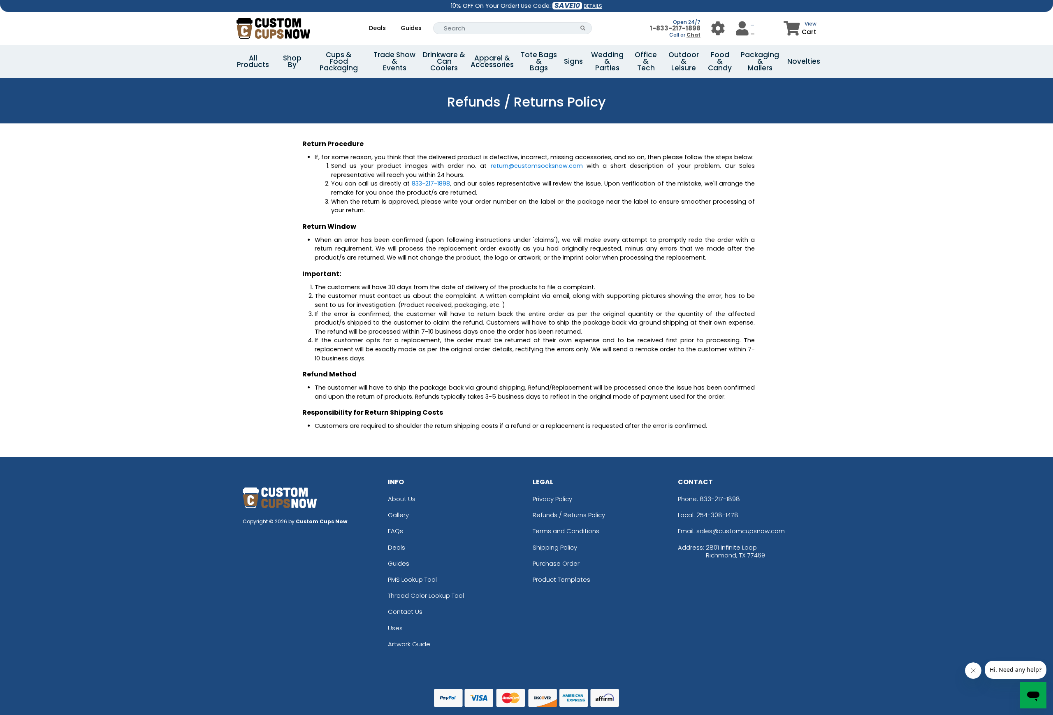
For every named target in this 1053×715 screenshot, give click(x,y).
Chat (693, 34)
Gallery (398, 515)
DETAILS (593, 5)
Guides (411, 28)
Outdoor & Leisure (683, 61)
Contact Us (405, 611)
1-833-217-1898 (675, 28)
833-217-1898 (720, 498)
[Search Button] (583, 28)
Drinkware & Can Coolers (444, 61)
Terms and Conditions (566, 531)
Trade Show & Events (394, 61)
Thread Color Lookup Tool (426, 595)
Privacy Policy (552, 498)
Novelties (803, 61)
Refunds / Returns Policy (569, 515)
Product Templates (561, 579)
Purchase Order (556, 563)
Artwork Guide (409, 644)
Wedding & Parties (607, 61)
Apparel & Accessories (492, 61)
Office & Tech (646, 61)
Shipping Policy (555, 547)
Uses (395, 628)
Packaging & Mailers (760, 61)
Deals (377, 28)
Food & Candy (720, 61)
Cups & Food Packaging (339, 61)
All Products (253, 61)
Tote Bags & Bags (539, 61)
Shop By (292, 61)
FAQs (395, 531)
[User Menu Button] (718, 28)
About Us (401, 498)
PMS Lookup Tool (412, 579)
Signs (573, 61)
